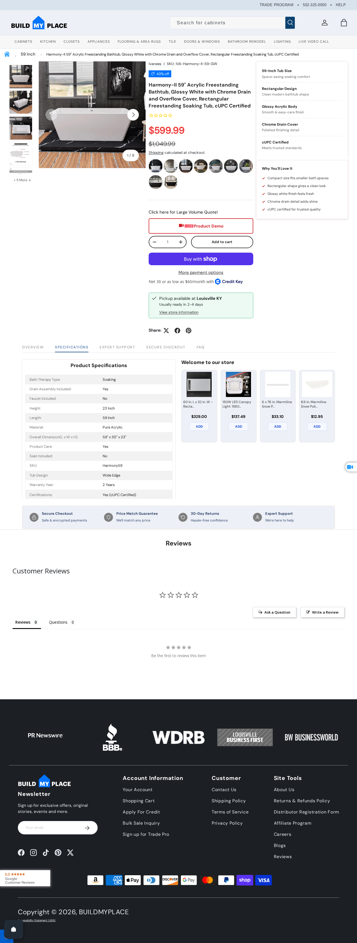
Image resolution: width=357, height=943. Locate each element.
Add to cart (222, 242)
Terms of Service (230, 812)
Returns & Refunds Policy (302, 801)
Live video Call (314, 41)
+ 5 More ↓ (22, 180)
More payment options (200, 272)
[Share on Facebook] (177, 330)
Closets (72, 41)
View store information (179, 312)
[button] (344, 22)
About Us (284, 790)
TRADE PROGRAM (277, 5)
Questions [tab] (58, 622)
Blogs (280, 845)
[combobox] (232, 22)
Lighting (282, 41)
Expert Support (117, 347)
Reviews (283, 857)
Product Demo (208, 226)
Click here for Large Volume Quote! (183, 212)
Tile (172, 41)
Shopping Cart (139, 801)
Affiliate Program (293, 823)
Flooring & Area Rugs (139, 41)
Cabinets (23, 41)
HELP (341, 5)
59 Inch (28, 54)
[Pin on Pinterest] (188, 330)
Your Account (137, 790)
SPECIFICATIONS (71, 347)
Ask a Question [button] (277, 612)
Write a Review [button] (325, 612)
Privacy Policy (227, 823)
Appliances (99, 41)
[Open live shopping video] (351, 467)
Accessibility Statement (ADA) (37, 920)
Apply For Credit (141, 812)
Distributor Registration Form (306, 812)
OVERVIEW (33, 347)
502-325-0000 (314, 5)
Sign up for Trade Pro (146, 834)
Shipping (156, 152)
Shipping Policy (229, 801)
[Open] (13, 929)
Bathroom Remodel (247, 41)
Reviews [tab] (22, 622)
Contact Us (224, 790)
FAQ (201, 347)
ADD (199, 426)
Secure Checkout (165, 347)
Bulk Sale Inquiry (141, 823)
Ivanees (155, 63)
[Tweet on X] (166, 330)
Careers (282, 834)
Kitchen (48, 41)
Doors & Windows (202, 41)
